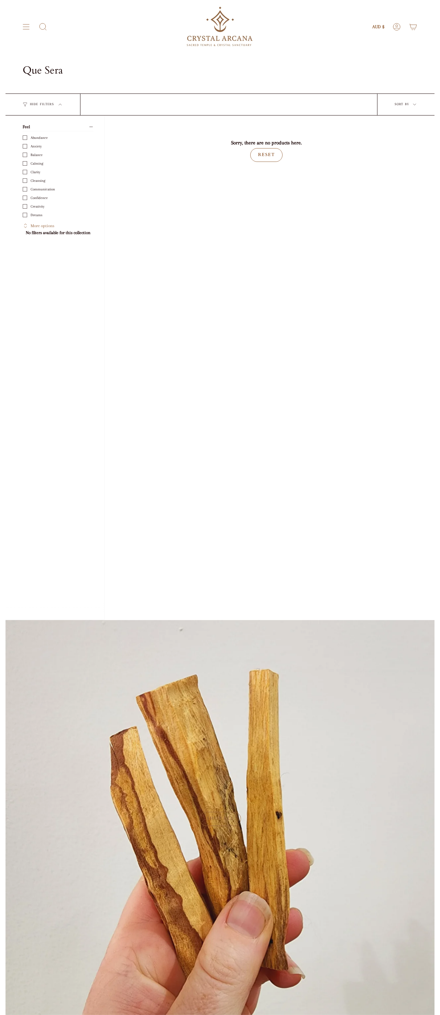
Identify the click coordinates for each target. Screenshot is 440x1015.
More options (42, 225)
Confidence (39, 198)
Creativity (37, 206)
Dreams (36, 215)
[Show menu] (26, 27)
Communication (43, 189)
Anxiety (36, 146)
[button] (43, 27)
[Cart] (413, 27)
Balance (37, 155)
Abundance (39, 137)
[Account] (397, 27)
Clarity (35, 172)
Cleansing (38, 180)
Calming (37, 163)
